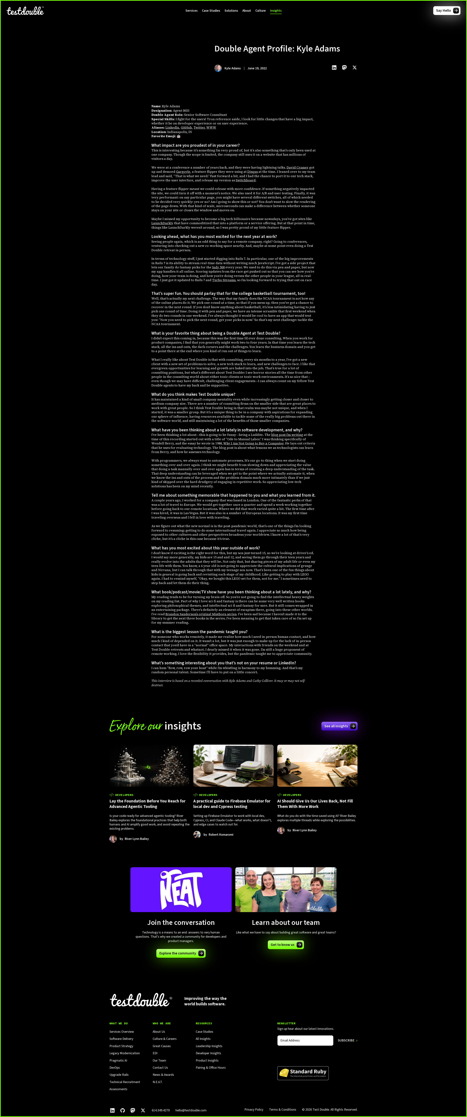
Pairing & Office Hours (211, 1068)
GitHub (186, 127)
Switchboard (246, 180)
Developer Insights (208, 1053)
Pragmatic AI (118, 1060)
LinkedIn (172, 127)
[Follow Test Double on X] (143, 1110)
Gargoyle (183, 171)
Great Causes (162, 1046)
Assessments (118, 1089)
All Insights (203, 1039)
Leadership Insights (209, 1046)
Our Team (159, 1060)
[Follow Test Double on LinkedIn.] (112, 1110)
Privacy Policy (253, 1110)
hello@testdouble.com (191, 1110)
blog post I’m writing (287, 434)
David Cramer (297, 167)
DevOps (114, 1068)
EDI (155, 1053)
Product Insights (207, 1060)
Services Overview (121, 1032)
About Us (159, 1032)
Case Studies (211, 10)
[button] (192, 10)
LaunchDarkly (162, 223)
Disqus (252, 171)
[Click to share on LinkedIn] (334, 67)
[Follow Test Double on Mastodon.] (133, 1110)
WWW (211, 127)
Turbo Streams (224, 280)
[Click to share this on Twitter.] (355, 67)
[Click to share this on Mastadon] (344, 67)
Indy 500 (218, 267)
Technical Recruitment (124, 1082)
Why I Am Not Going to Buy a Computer (253, 443)
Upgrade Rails (119, 1075)
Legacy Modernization (124, 1053)
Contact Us (160, 1068)
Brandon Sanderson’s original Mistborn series (200, 614)
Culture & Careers (165, 1039)
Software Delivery (121, 1039)
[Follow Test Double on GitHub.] (123, 1110)
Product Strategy (121, 1046)
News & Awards (163, 1075)
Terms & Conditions (282, 1110)
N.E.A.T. (158, 1082)
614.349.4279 (161, 1110)
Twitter (199, 127)
